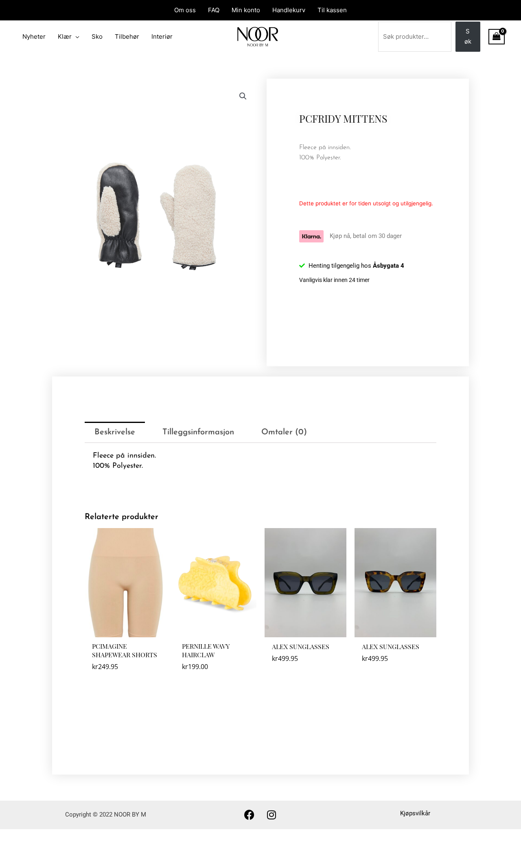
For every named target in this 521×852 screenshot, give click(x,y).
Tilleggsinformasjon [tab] (198, 432)
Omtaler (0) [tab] (284, 432)
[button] (243, 96)
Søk (467, 36)
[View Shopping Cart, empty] (496, 36)
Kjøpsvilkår (415, 813)
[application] (75, 36)
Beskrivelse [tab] (114, 432)
